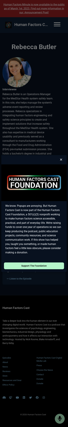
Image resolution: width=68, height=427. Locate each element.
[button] (61, 160)
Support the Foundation (34, 265)
